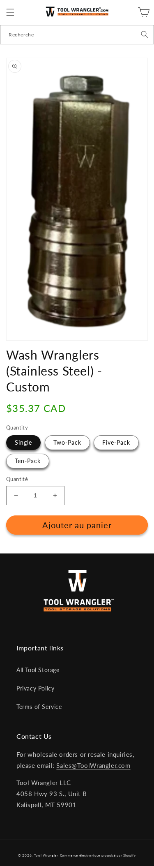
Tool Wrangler (46, 855)
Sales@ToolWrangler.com (93, 765)
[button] (10, 12)
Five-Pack (116, 442)
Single (23, 442)
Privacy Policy (35, 688)
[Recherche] (145, 34)
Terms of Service (39, 706)
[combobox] (77, 34)
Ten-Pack (28, 460)
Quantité (17, 479)
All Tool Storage (38, 669)
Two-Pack (67, 442)
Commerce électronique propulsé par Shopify (98, 855)
